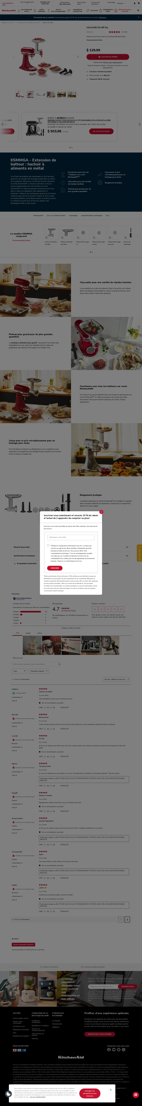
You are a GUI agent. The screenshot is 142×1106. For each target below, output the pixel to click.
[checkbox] (48, 545)
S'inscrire (55, 568)
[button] (8, 1093)
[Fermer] (110, 1089)
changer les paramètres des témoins (90, 1093)
